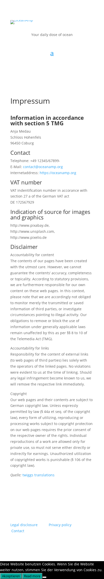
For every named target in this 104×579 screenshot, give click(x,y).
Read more (32, 576)
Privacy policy (60, 524)
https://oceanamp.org (58, 172)
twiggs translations (38, 475)
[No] (44, 577)
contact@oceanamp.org (43, 166)
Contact (17, 530)
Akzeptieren (11, 576)
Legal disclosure (24, 524)
